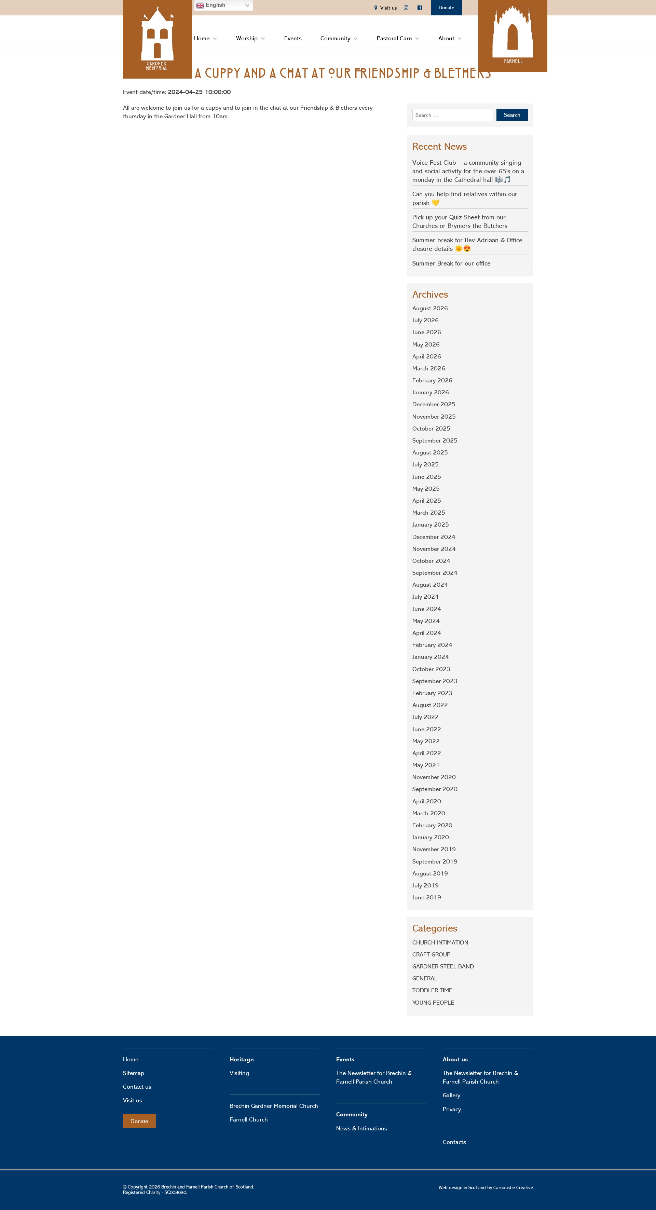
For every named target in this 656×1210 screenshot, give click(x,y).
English (215, 5)
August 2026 (430, 308)
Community (335, 38)
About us (455, 1059)
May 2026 (426, 344)
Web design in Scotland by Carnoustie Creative (486, 1187)
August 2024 (430, 584)
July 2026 (425, 320)
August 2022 (430, 705)
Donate (446, 8)
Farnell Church (249, 1119)
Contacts (454, 1142)
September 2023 (434, 681)
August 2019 (430, 873)
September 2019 (434, 861)
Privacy (452, 1109)
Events (293, 38)
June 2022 (426, 729)
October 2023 (431, 669)
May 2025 (426, 488)
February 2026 (432, 380)
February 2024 (432, 644)
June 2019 (426, 897)
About (446, 38)
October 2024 (431, 560)
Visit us (132, 1100)
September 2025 (434, 440)
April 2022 (426, 753)
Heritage (242, 1059)
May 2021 (426, 765)
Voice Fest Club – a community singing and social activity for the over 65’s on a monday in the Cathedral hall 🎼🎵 (468, 171)
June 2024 (426, 609)
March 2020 (428, 813)
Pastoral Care (394, 38)
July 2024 (425, 596)
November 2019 (434, 849)
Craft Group (431, 954)
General (424, 978)
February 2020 (432, 825)
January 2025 (430, 524)
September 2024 (434, 572)
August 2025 (430, 452)
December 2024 (433, 536)
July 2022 (425, 716)
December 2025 (433, 404)
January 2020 (430, 837)
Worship (247, 38)
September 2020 (434, 789)
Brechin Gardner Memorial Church (274, 1105)
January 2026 (430, 392)
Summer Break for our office (451, 263)
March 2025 (428, 512)
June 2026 (426, 332)
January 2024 (430, 656)
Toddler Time (432, 990)
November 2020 (434, 777)
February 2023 (432, 693)
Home (201, 38)
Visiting (239, 1073)
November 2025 (434, 416)
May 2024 (426, 620)
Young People (433, 1002)
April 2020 (426, 801)
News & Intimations (361, 1128)
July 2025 (425, 464)
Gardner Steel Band (443, 966)
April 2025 (426, 500)
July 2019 (425, 885)
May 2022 (426, 741)
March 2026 (428, 368)
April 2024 (426, 632)
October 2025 (431, 428)
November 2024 (434, 548)
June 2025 (426, 476)
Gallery (451, 1095)
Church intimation (440, 942)
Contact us (137, 1086)
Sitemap (133, 1073)
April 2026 (426, 356)
